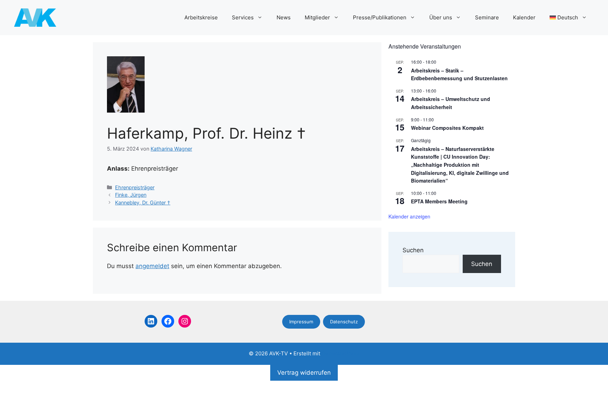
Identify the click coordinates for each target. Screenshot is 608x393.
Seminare (487, 17)
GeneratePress (340, 353)
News (284, 17)
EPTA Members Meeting (439, 201)
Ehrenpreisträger (134, 187)
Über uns (440, 17)
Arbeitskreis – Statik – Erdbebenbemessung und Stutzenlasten (459, 74)
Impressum (301, 321)
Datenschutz (344, 321)
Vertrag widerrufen (304, 372)
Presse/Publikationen (379, 17)
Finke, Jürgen (130, 195)
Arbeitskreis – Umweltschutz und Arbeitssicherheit (450, 102)
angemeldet (152, 266)
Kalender (524, 17)
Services (243, 17)
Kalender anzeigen (409, 216)
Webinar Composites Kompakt (447, 127)
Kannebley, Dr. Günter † (142, 202)
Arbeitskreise (201, 17)
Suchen (413, 250)
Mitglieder (317, 17)
